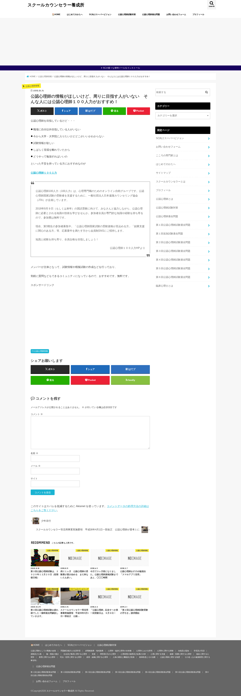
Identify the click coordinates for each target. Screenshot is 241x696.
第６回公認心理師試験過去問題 (173, 277)
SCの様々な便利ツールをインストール (121, 68)
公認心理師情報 (41, 351)
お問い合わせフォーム (176, 14)
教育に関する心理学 (47, 657)
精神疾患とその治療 (147, 657)
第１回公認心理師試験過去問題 (173, 225)
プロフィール (198, 14)
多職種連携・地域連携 (94, 651)
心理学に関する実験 (165, 651)
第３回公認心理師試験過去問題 (173, 251)
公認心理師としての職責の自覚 (43, 651)
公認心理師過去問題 (151, 14)
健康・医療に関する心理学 (180, 654)
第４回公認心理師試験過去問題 (173, 259)
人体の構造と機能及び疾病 (123, 657)
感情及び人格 (36, 654)
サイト (34, 478)
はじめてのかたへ (75, 14)
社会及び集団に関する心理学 (75, 654)
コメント (37, 414)
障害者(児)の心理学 (108, 654)
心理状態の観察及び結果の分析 (133, 654)
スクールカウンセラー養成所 (56, 4)
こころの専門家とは (167, 155)
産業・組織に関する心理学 (97, 657)
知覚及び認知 (183, 651)
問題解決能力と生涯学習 (70, 651)
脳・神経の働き (52, 654)
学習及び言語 (199, 651)
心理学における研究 (144, 651)
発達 (93, 654)
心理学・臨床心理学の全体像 (119, 651)
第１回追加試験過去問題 (169, 233)
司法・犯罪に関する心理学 (71, 657)
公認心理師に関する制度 (170, 657)
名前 (34, 453)
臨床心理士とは (164, 285)
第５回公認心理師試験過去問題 (173, 268)
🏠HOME (56, 14)
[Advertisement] (120, 41)
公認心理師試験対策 (127, 14)
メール (35, 466)
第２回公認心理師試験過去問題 (173, 242)
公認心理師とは (164, 199)
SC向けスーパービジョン (100, 14)
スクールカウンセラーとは (170, 181)
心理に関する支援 (158, 654)
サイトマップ (163, 173)
